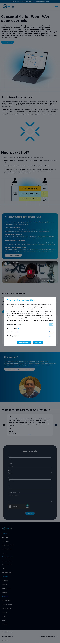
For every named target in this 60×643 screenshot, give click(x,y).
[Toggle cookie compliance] (51, 328)
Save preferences (23, 342)
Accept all (38, 342)
